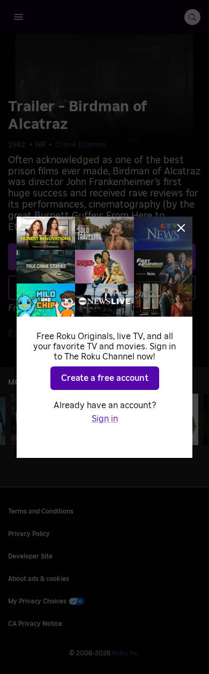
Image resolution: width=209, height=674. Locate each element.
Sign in (105, 419)
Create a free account (104, 378)
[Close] (181, 227)
